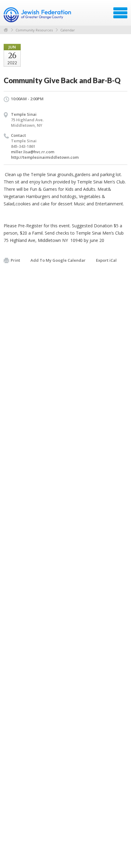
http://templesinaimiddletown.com (45, 157)
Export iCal (106, 260)
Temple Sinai (24, 114)
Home (6, 30)
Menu (120, 12)
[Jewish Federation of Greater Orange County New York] (38, 15)
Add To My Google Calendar (58, 260)
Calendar (67, 30)
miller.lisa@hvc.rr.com (32, 151)
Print (15, 260)
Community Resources (34, 30)
